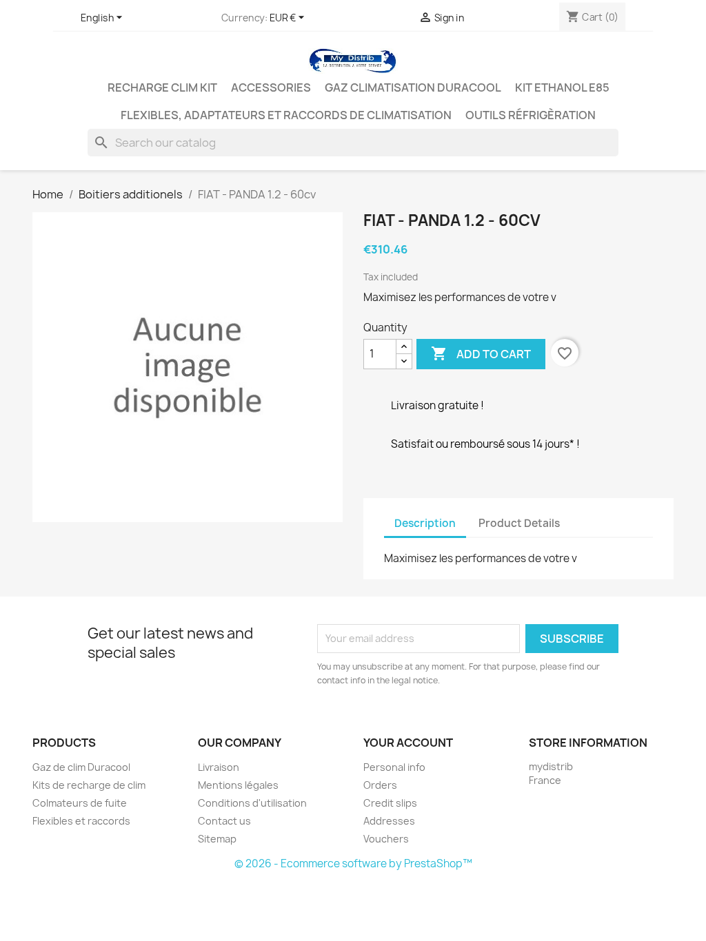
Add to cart (481, 353)
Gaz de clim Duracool (81, 767)
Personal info (394, 767)
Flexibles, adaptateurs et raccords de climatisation (286, 115)
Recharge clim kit (162, 87)
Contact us (224, 820)
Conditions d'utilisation (252, 802)
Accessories (271, 87)
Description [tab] (425, 523)
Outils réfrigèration (530, 115)
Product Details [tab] (519, 523)
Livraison (218, 767)
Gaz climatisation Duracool (413, 87)
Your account (408, 742)
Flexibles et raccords (81, 820)
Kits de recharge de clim (88, 785)
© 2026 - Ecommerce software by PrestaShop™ (353, 863)
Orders (380, 785)
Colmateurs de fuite (79, 802)
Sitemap (217, 838)
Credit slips (390, 802)
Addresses (389, 820)
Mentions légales (238, 785)
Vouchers (386, 838)
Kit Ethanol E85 (562, 87)
